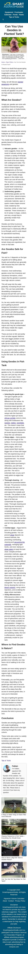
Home (3, 62)
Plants (21, 15)
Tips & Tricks (14, 17)
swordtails (20, 423)
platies (13, 423)
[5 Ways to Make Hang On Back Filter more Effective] (14, 812)
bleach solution (9, 587)
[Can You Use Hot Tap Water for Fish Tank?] (14, 877)
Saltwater (8, 15)
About (5, 901)
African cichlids (9, 418)
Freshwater (18, 12)
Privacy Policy (20, 901)
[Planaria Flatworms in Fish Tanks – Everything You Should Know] (14, 834)
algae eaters (8, 549)
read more (21, 58)
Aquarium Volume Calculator (14, 898)
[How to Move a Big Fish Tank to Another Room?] (14, 855)
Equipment (9, 12)
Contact (11, 901)
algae (12, 535)
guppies (7, 423)
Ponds (15, 15)
